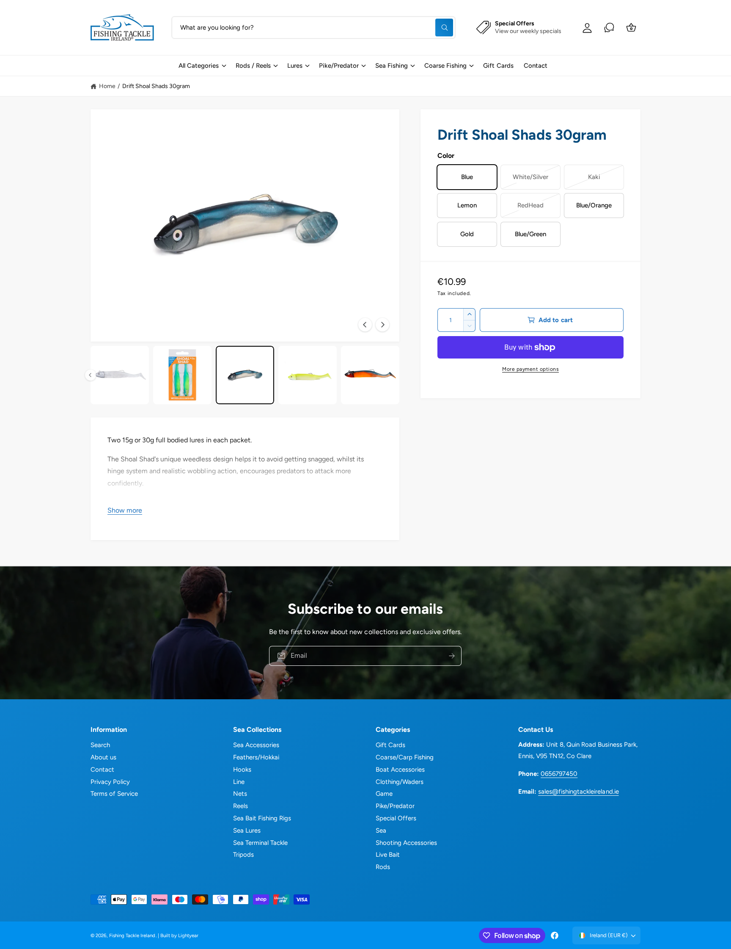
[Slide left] (365, 324)
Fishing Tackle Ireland (132, 935)
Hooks (242, 769)
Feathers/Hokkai (256, 757)
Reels (240, 806)
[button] (201, 65)
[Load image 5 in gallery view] (182, 375)
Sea (381, 830)
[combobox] (313, 28)
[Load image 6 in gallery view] (245, 375)
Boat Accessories (400, 769)
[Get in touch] (609, 28)
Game (384, 793)
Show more (124, 510)
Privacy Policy (110, 782)
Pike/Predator (339, 65)
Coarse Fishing (445, 65)
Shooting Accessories (406, 843)
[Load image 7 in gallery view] (307, 375)
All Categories (199, 65)
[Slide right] (382, 324)
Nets (240, 793)
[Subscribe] (452, 655)
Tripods (243, 854)
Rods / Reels (253, 65)
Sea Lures (247, 830)
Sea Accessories (256, 745)
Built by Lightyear (179, 935)
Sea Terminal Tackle (260, 843)
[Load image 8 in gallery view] (370, 375)
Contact (102, 769)
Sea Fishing (391, 65)
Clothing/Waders (399, 782)
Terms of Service (114, 793)
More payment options (530, 369)
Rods (383, 867)
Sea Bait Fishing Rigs (262, 818)
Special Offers (396, 818)
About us (103, 757)
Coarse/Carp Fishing (405, 757)
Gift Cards (390, 745)
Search (100, 745)
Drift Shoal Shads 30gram (156, 86)
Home (107, 86)
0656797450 (559, 774)
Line (239, 782)
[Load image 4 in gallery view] (120, 375)
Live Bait (388, 854)
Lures (294, 65)
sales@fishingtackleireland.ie (578, 791)
